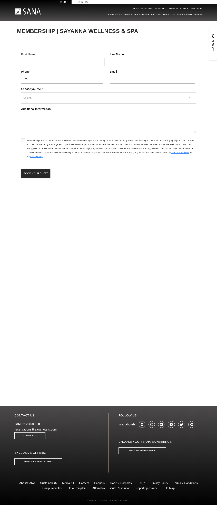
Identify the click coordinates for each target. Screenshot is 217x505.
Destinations (114, 15)
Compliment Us (52, 488)
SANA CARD (160, 8)
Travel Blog (146, 8)
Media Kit (68, 483)
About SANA (27, 483)
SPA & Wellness (160, 15)
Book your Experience (142, 451)
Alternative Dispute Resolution (111, 488)
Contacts (173, 8)
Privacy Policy (159, 483)
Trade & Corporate (121, 483)
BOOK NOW (213, 43)
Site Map (169, 488)
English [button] (197, 8)
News (136, 8)
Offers (198, 15)
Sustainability (48, 483)
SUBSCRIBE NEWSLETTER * (38, 462)
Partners (99, 483)
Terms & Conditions (185, 483)
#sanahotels (127, 424)
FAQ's (141, 483)
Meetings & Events (182, 15)
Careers (84, 483)
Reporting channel (147, 488)
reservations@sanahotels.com (35, 429)
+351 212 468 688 (27, 424)
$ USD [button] (184, 8)
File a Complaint (77, 488)
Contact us (30, 436)
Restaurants (141, 15)
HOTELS (128, 15)
